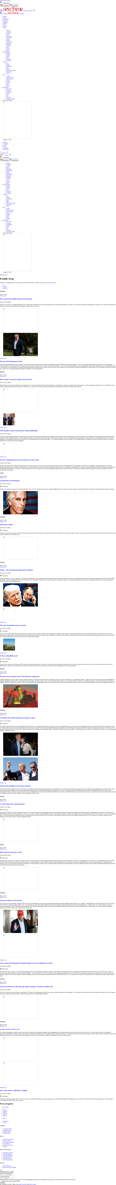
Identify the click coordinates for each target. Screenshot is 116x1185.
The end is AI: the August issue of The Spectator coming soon (19, 676)
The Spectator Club (8, 1159)
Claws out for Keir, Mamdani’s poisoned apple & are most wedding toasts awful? (26, 963)
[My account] (34, 10)
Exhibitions (9, 66)
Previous (6, 1107)
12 (5, 1114)
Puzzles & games (10, 99)
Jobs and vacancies (8, 1145)
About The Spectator (8, 1139)
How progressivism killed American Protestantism (16, 299)
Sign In (31, 10)
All (4, 285)
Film (7, 67)
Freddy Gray (3, 295)
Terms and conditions (8, 1142)
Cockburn (8, 32)
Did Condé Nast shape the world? (11, 852)
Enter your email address (6, 1173)
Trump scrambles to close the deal (11, 900)
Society (8, 54)
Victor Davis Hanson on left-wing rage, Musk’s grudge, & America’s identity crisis (26, 986)
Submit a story (6, 1131)
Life (4, 74)
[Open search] (1, 152)
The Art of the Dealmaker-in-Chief (11, 361)
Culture (8, 33)
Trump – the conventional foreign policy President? (16, 570)
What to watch (10, 77)
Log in (12, 1171)
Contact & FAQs (7, 1128)
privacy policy (32, 1184)
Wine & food (9, 79)
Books (8, 64)
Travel (7, 80)
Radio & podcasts (10, 70)
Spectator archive (7, 1157)
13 (5, 1115)
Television (8, 72)
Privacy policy (6, 1140)
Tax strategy (6, 1143)
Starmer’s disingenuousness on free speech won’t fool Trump (19, 460)
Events (5, 23)
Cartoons (8, 97)
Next (4, 1118)
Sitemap (5, 1146)
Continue (3, 1182)
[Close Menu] (1, 155)
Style (7, 84)
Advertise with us (7, 1130)
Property (8, 82)
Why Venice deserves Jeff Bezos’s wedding (13, 1090)
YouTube (54, 282)
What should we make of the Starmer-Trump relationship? (19, 430)
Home (4, 16)
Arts (7, 63)
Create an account (5, 1171)
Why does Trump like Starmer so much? (13, 625)
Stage (7, 73)
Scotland (8, 60)
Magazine (8, 36)
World (7, 56)
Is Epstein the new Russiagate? (10, 480)
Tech (7, 34)
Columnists (9, 92)
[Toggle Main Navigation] (1, 10)
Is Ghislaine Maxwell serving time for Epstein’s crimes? (17, 718)
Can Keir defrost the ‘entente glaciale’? (12, 804)
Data (7, 57)
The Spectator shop (8, 1155)
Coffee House (6, 52)
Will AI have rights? (6, 524)
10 (5, 1111)
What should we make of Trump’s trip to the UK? (16, 379)
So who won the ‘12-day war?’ (10, 1029)
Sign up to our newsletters (9, 1167)
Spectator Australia (8, 1152)
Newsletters (6, 19)
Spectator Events (7, 1158)
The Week (8, 89)
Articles (5, 286)
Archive (5, 26)
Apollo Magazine (7, 1154)
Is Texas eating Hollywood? (9, 656)
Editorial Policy (7, 1133)
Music (7, 69)
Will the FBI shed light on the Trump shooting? (15, 786)
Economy (8, 59)
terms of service (23, 1184)
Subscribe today (7, 1166)
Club (4, 25)
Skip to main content (5, 0)
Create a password (4, 1176)
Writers (5, 18)
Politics (8, 30)
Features (8, 90)
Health (8, 86)
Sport (7, 83)
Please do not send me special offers (11, 1181)
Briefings (5, 22)
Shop (4, 28)
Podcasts (5, 20)
